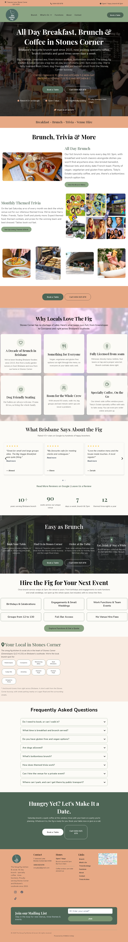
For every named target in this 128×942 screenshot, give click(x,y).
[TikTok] (15, 898)
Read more (9, 461)
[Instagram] (15, 892)
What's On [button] (45, 15)
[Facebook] (22, 892)
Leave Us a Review (81, 486)
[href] (107, 859)
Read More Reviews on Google (53, 486)
